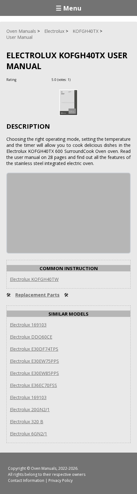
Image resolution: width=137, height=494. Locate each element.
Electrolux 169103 (28, 325)
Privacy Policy (60, 480)
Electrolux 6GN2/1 (28, 434)
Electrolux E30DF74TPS (34, 349)
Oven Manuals (43, 468)
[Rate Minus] (84, 79)
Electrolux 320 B (26, 422)
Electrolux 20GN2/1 (30, 409)
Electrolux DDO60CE (31, 337)
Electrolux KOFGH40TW (34, 279)
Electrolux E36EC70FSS (33, 385)
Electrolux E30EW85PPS (34, 373)
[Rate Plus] (76, 79)
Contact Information (26, 480)
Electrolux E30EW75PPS (34, 361)
